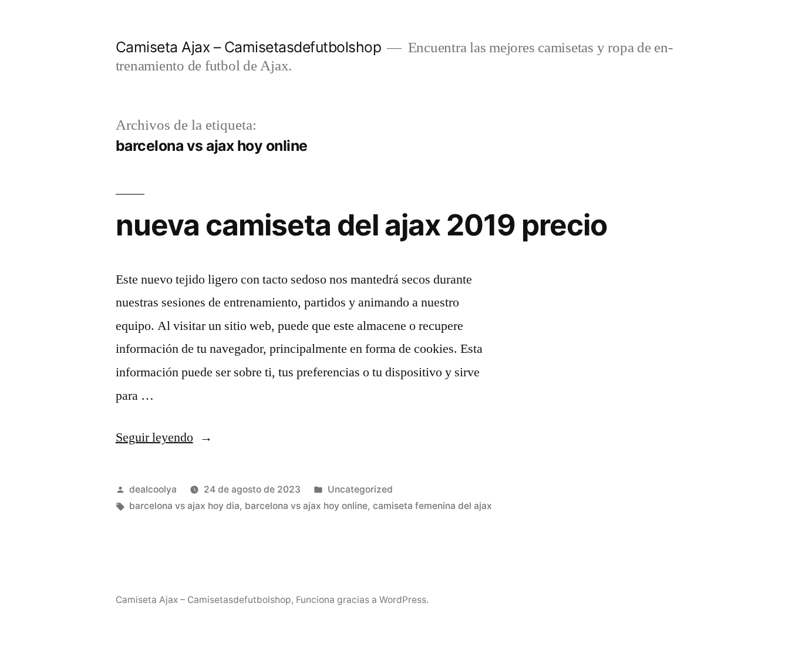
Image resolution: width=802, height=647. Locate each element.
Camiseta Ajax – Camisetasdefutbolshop (249, 47)
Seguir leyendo (164, 437)
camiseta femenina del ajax (432, 505)
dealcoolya (153, 489)
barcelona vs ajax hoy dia (184, 505)
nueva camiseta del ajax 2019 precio (361, 224)
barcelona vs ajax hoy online (306, 505)
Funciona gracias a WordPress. (362, 599)
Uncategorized (360, 489)
